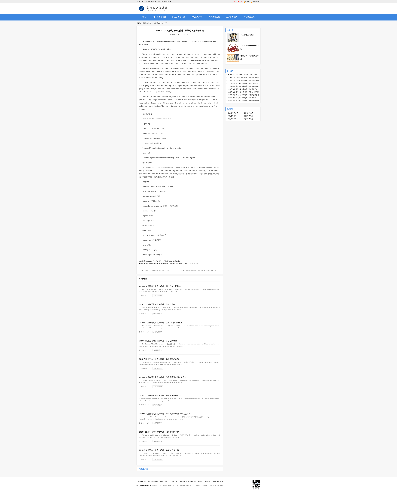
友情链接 (201, 481)
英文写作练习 (140, 1)
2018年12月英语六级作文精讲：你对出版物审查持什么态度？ (164, 414)
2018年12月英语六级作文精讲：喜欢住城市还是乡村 (161, 286)
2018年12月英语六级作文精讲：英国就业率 (157, 304)
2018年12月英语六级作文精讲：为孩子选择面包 (159, 450)
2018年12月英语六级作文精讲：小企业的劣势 (158, 341)
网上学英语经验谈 (247, 35)
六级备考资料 (231, 17)
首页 (144, 17)
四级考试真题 (214, 17)
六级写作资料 (158, 23)
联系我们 (208, 481)
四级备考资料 (197, 17)
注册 (240, 1)
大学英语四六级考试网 (143, 485)
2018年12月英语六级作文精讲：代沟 (157, 270)
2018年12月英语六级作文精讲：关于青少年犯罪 (200, 270)
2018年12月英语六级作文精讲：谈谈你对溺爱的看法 (163, 261)
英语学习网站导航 (151, 1)
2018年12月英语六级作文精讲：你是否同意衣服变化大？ (162, 377)
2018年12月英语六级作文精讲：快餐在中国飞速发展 (161, 323)
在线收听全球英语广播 (164, 1)
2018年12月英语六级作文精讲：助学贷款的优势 (159, 359)
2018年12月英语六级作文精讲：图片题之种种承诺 (160, 395)
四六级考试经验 (178, 17)
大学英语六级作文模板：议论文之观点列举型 (242, 74)
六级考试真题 (249, 17)
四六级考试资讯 (159, 17)
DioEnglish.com (218, 481)
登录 (235, 1)
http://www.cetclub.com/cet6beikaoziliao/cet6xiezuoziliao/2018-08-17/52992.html (172, 263)
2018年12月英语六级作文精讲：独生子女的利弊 (159, 432)
